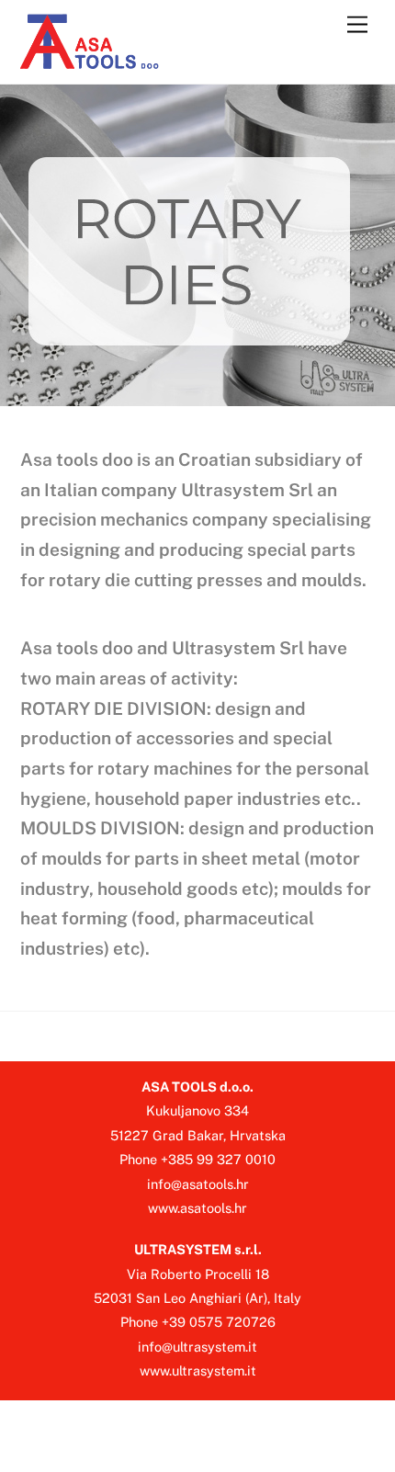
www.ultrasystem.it (198, 1370)
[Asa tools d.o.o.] (91, 61)
